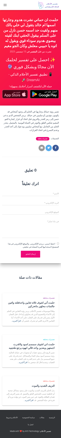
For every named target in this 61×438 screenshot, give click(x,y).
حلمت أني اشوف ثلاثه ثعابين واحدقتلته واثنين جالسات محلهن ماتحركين (31, 304)
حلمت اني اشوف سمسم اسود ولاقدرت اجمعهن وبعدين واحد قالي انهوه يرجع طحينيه (32, 345)
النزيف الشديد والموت (43, 385)
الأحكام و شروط (12, 418)
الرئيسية (52, 418)
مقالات (41, 418)
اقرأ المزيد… (16, 321)
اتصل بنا (30, 425)
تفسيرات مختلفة (42, 138)
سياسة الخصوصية (28, 418)
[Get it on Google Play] (44, 94)
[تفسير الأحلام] (47, 5)
